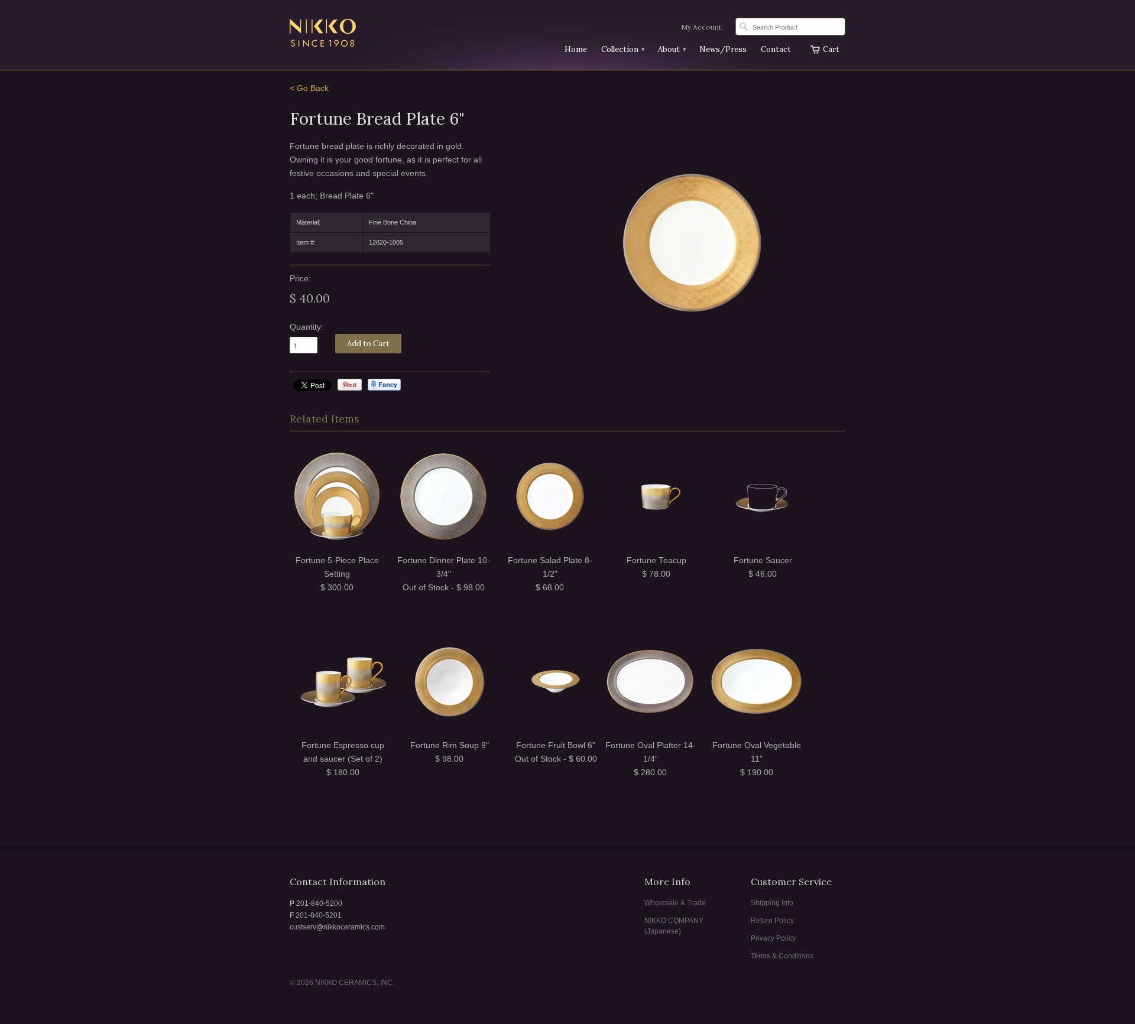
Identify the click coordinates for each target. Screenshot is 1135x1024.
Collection (622, 49)
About (671, 49)
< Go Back (309, 88)
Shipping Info (772, 903)
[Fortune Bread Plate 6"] (692, 242)
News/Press (723, 49)
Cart (831, 49)
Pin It (350, 385)
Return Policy (772, 920)
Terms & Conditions (782, 956)
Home (576, 49)
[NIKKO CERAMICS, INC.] (378, 34)
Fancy (384, 385)
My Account (701, 26)
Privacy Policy (773, 938)
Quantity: (306, 327)
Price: (300, 278)
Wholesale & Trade (675, 903)
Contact (776, 49)
